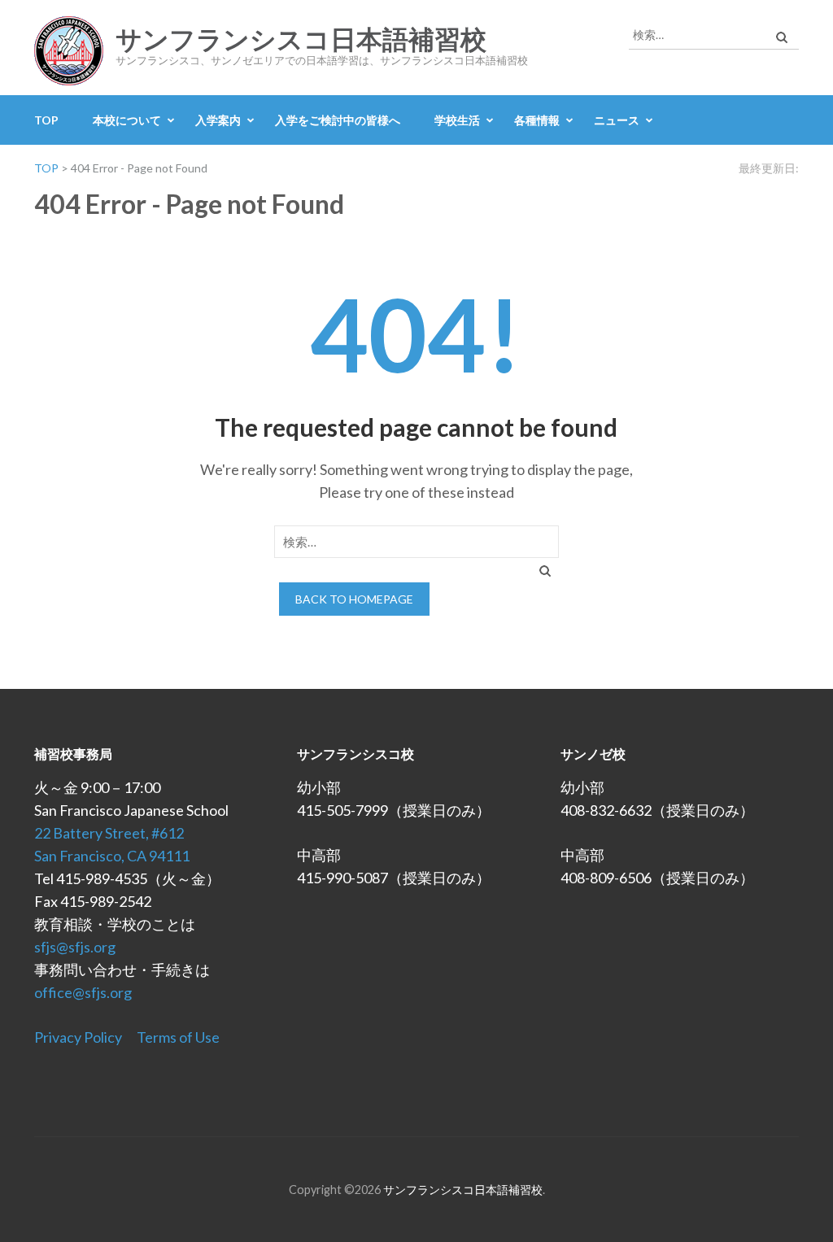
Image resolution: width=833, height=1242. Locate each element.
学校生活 (457, 120)
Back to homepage (354, 599)
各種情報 (537, 120)
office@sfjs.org (83, 992)
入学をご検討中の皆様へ (337, 120)
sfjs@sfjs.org (75, 947)
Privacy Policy (78, 1037)
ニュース (616, 120)
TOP (46, 120)
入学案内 (218, 120)
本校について (127, 120)
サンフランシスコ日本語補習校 (301, 39)
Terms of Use (178, 1037)
